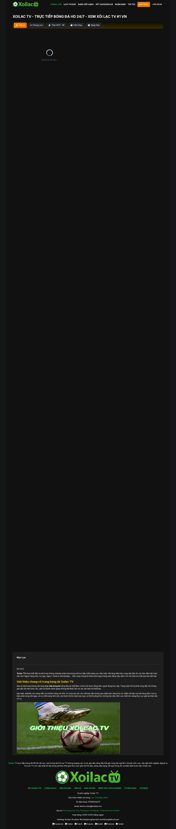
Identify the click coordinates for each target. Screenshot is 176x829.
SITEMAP (144, 788)
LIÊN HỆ (77, 788)
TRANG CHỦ (56, 4)
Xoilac (20, 673)
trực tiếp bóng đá (52, 686)
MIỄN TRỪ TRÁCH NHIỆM (109, 788)
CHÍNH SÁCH (50, 788)
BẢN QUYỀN (89, 788)
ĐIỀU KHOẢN (65, 788)
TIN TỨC (131, 4)
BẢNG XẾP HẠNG (86, 4)
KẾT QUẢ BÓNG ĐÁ (104, 4)
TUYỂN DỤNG (130, 788)
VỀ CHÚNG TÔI (34, 788)
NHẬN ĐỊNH (120, 4)
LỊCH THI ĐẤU (70, 4)
